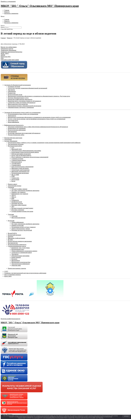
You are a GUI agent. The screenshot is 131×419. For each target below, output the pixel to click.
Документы (11, 90)
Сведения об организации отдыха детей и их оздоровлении (22, 112)
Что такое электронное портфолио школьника (25, 190)
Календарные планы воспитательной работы (25, 152)
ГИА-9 (13, 195)
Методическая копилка (18, 217)
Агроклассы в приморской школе (21, 252)
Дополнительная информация (20, 264)
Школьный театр (16, 149)
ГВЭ (12, 206)
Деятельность (12, 115)
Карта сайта (7, 276)
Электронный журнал (14, 185)
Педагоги (14, 259)
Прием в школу (12, 184)
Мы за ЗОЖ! (15, 174)
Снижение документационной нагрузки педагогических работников (25, 273)
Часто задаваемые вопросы (12, 274)
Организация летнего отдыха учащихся (23, 227)
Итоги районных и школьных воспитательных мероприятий (29, 157)
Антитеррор (8, 139)
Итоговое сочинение (17, 210)
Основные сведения (14, 86)
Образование (12, 91)
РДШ (13, 176)
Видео (13, 181)
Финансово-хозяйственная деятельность (20, 99)
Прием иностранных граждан (17, 268)
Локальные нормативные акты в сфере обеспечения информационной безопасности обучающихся (38, 126)
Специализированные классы (17, 246)
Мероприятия (15, 260)
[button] (65, 16)
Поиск (3, 27)
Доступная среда (13, 120)
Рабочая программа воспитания (21, 154)
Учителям (11, 214)
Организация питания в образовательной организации (24, 106)
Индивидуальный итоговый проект (22, 208)
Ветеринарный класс (17, 249)
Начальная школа (16, 162)
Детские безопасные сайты (16, 135)
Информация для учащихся (19, 193)
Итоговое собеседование (18, 205)
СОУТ (6, 271)
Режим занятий (16, 257)
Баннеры (10, 236)
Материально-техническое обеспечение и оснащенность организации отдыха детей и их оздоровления (39, 117)
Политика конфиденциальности (10, 318)
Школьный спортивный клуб (20, 171)
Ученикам (11, 187)
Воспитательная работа (15, 146)
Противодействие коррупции (13, 138)
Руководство (12, 93)
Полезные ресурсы (17, 203)
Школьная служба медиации (20, 168)
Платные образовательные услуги (18, 98)
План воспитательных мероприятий (22, 166)
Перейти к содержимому (8, 1)
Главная (6, 10)
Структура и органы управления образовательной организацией (27, 88)
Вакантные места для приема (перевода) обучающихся (24, 101)
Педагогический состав (15, 94)
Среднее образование (10, 141)
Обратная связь (16, 265)
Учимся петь (15, 178)
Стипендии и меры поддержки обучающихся (21, 102)
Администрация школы (18, 160)
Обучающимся (12, 131)
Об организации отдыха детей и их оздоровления (23, 114)
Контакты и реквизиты (11, 13)
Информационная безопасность (14, 125)
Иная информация (13, 122)
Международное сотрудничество (18, 104)
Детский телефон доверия (19, 189)
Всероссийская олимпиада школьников (20, 241)
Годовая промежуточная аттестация (22, 211)
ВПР (12, 198)
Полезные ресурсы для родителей (21, 230)
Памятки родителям (17, 225)
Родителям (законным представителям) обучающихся (24, 133)
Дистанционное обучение (16, 144)
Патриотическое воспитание (20, 173)
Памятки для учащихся (18, 192)
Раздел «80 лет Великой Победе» (21, 155)
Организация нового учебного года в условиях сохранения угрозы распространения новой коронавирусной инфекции (44, 142)
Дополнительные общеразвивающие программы (26, 150)
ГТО (12, 147)
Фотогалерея (15, 179)
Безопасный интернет (14, 235)
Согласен (126, 416)
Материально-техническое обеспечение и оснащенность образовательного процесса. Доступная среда (39, 96)
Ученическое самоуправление (20, 170)
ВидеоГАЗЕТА (12, 233)
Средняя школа (16, 163)
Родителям (11, 220)
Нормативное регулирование (17, 128)
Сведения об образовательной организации (17, 85)
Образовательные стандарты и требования (21, 107)
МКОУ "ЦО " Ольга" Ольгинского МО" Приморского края (40, 5)
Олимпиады (15, 200)
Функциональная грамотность (17, 244)
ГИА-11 (13, 197)
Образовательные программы (20, 255)
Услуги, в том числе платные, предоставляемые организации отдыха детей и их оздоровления (36, 119)
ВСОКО (10, 239)
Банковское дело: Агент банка (20, 247)
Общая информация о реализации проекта (24, 251)
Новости (7, 12)
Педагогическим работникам (17, 130)
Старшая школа (16, 165)
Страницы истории (17, 158)
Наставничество (13, 243)
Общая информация (17, 222)
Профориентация (16, 202)
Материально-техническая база (20, 262)
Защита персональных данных (20, 228)
